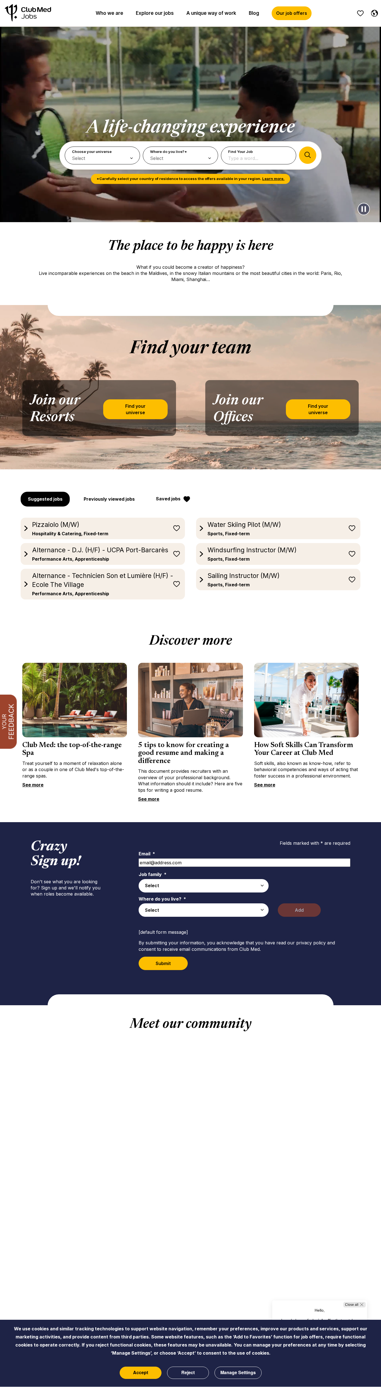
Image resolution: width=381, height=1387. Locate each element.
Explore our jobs (155, 13)
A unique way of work (211, 13)
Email (147, 853)
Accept (140, 1372)
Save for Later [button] (176, 528)
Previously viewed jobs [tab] (109, 499)
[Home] (28, 13)
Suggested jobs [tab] (45, 499)
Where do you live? (162, 899)
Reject (188, 1372)
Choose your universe (92, 151)
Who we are (109, 13)
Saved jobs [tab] (168, 498)
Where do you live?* (168, 151)
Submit (163, 963)
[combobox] (204, 885)
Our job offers (291, 13)
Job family (153, 874)
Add (299, 910)
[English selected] (373, 12)
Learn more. (273, 179)
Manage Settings (238, 1372)
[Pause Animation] (364, 209)
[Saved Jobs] (360, 13)
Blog (254, 13)
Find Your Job (240, 151)
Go (307, 155)
